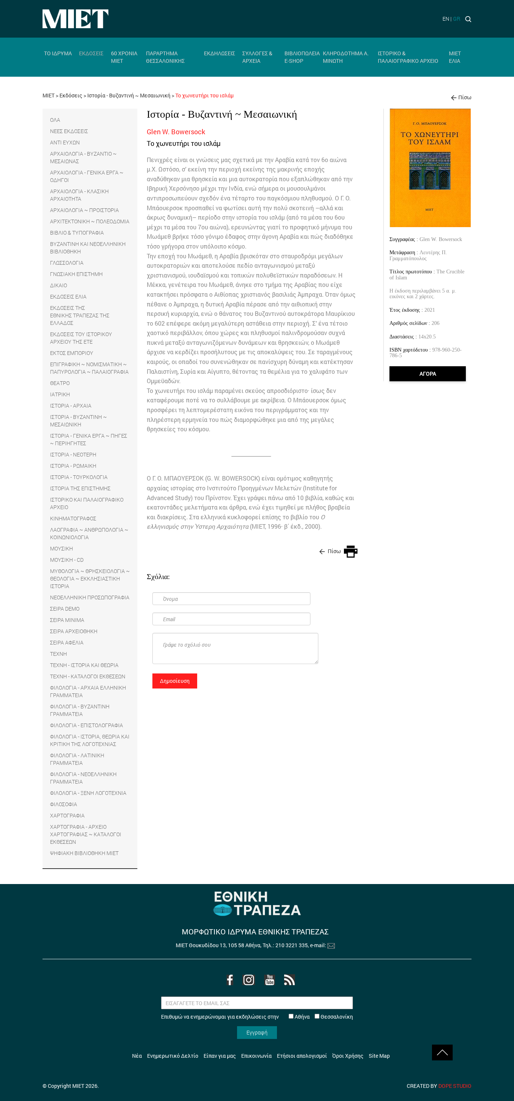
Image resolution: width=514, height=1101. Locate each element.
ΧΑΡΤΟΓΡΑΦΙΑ (67, 815)
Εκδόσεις (70, 95)
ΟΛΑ (55, 119)
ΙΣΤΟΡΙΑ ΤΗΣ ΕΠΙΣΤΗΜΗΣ (80, 488)
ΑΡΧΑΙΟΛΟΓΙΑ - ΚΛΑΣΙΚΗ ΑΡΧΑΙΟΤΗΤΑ (79, 195)
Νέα (137, 1055)
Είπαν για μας (220, 1055)
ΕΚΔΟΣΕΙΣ (91, 53)
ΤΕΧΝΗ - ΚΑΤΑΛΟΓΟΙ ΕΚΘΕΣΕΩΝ (87, 676)
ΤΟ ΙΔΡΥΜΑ (58, 53)
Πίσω (464, 97)
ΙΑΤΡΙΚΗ (60, 394)
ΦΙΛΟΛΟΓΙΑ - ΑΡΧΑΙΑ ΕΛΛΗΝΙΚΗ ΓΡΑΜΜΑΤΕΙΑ (88, 691)
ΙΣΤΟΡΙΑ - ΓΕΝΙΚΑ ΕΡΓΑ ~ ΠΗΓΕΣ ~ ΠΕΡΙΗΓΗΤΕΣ (88, 439)
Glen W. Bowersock (441, 239)
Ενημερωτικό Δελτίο (172, 1055)
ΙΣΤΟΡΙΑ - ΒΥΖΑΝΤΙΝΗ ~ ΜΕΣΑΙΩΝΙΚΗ (78, 420)
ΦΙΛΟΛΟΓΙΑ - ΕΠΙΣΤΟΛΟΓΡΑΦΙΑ (86, 725)
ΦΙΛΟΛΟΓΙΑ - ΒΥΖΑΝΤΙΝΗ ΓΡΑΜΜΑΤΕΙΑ (79, 710)
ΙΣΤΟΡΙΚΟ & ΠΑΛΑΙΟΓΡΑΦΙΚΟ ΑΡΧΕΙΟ (408, 57)
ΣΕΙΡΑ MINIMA (67, 619)
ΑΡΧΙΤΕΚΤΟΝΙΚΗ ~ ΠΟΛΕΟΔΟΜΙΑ (89, 221)
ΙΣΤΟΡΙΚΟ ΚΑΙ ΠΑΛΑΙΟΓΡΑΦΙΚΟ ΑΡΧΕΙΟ (86, 503)
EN (446, 18)
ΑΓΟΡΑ (428, 373)
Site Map (379, 1055)
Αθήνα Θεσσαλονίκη (323, 1016)
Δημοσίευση (175, 680)
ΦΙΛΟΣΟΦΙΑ (63, 804)
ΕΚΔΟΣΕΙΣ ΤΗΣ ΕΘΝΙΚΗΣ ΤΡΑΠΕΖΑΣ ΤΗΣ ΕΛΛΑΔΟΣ (79, 315)
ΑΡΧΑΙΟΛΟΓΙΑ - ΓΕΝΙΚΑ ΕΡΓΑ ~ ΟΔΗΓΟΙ (86, 176)
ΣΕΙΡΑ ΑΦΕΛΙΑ (67, 642)
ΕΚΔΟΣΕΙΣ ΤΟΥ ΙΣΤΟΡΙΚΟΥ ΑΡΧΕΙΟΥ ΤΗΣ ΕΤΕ (81, 338)
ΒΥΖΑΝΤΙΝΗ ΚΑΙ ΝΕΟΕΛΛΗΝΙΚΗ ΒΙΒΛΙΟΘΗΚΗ (88, 247)
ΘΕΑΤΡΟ (60, 383)
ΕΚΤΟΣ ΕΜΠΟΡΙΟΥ (71, 352)
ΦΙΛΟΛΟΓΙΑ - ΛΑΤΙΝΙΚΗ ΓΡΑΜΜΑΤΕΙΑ (77, 759)
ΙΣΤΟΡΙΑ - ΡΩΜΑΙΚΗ (73, 465)
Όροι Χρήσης (347, 1055)
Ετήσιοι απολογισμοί (302, 1055)
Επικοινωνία (256, 1055)
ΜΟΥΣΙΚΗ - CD (67, 559)
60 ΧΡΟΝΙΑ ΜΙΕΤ (124, 57)
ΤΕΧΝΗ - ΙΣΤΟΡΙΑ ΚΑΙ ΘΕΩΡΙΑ (84, 665)
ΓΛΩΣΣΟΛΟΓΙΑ (67, 262)
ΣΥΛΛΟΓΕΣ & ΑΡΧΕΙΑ (257, 57)
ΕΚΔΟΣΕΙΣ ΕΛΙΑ (68, 296)
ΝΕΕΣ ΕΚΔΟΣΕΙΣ (69, 131)
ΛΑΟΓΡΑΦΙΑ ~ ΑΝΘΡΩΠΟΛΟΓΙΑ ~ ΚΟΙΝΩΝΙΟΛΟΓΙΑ (89, 533)
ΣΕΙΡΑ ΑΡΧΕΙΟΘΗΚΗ (73, 631)
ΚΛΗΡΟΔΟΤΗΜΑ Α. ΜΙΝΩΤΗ (346, 57)
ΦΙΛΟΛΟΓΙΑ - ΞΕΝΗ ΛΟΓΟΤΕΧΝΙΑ (88, 792)
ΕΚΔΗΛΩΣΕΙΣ (219, 53)
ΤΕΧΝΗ (58, 653)
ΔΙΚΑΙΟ (58, 285)
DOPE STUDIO (454, 1085)
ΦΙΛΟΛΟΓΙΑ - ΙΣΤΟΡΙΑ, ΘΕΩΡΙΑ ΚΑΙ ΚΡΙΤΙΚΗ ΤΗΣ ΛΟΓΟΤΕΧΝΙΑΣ (89, 740)
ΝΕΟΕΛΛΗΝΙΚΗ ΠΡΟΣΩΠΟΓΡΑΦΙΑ (89, 597)
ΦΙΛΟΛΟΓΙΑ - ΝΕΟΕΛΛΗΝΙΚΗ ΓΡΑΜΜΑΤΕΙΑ (83, 777)
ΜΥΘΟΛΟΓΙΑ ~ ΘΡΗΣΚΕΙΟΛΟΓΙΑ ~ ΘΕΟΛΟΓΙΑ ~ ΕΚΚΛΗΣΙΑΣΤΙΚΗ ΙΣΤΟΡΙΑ (90, 578)
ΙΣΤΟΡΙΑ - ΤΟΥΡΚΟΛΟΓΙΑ (79, 477)
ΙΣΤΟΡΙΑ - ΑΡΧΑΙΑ (70, 405)
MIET (49, 95)
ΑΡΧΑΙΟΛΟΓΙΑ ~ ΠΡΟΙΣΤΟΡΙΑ (84, 210)
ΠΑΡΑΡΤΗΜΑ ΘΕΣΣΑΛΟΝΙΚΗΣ (165, 57)
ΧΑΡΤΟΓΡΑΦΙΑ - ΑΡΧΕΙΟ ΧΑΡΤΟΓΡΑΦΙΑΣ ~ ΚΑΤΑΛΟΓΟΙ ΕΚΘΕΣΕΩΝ (85, 834)
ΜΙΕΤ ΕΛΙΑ (455, 57)
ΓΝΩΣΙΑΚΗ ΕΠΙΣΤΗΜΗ (76, 274)
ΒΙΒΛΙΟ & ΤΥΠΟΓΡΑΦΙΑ (77, 232)
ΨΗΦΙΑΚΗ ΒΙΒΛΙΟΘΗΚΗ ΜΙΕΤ (84, 853)
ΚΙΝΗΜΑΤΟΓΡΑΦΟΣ (73, 518)
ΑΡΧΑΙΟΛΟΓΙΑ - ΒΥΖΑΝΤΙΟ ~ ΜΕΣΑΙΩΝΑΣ (83, 157)
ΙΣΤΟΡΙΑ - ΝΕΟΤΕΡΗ (73, 454)
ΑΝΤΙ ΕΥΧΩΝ (65, 142)
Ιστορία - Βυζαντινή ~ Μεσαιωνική (129, 95)
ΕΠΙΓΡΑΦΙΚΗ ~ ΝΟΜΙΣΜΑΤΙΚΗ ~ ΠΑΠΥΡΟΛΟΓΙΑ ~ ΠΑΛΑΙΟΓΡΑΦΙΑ (89, 368)
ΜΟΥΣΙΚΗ (61, 548)
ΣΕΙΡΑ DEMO (64, 608)
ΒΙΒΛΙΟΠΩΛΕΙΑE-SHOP (302, 57)
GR (456, 18)
